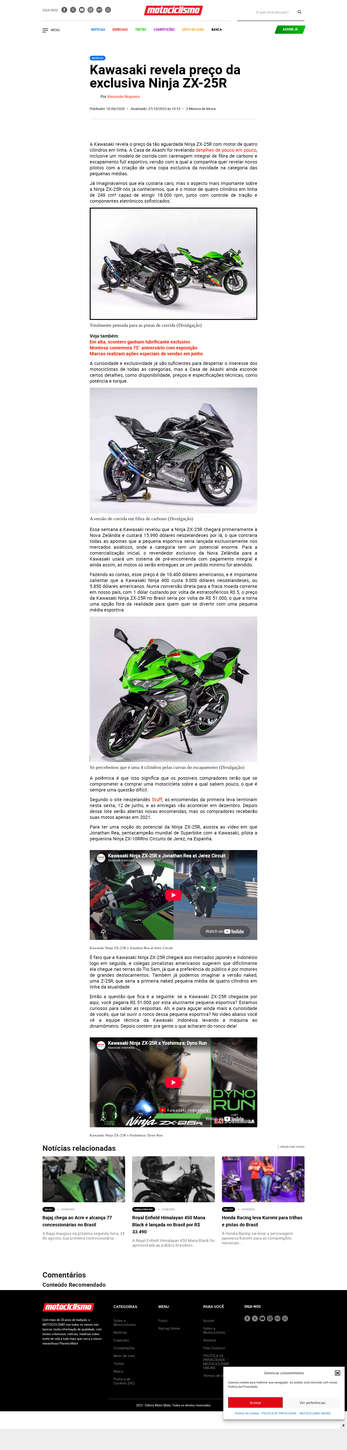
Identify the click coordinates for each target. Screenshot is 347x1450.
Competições (164, 29)
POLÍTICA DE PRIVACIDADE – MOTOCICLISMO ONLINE (296, 1413)
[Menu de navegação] (45, 31)
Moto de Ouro (193, 29)
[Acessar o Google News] (99, 11)
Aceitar (255, 1402)
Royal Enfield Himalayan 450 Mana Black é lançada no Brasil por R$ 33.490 (168, 1224)
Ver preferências (313, 1402)
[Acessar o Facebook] (64, 11)
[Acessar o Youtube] (82, 11)
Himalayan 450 (144, 1209)
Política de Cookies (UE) (124, 1381)
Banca (217, 29)
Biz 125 (228, 1209)
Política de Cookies (247, 1413)
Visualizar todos (292, 1146)
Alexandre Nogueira (123, 96)
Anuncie (209, 1340)
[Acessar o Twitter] (73, 11)
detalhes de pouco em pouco (226, 150)
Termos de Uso (215, 1375)
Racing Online (169, 1328)
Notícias (98, 29)
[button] (337, 1372)
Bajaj (49, 1209)
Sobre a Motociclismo (125, 1322)
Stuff (157, 799)
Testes (140, 29)
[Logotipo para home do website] (173, 10)
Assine (208, 1320)
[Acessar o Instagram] (91, 11)
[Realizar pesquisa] (299, 11)
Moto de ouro (124, 1355)
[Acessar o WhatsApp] (108, 11)
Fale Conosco (214, 1347)
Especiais (120, 29)
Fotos (163, 1320)
